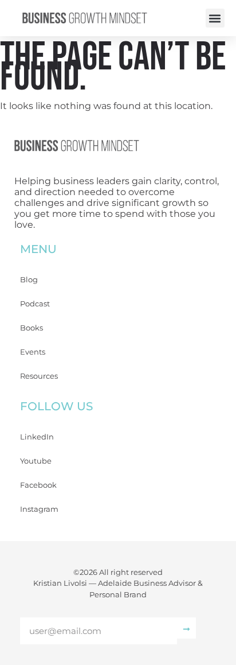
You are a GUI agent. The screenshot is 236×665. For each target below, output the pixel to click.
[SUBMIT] (186, 628)
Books (31, 327)
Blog (29, 279)
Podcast (35, 303)
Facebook (38, 484)
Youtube (36, 460)
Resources (39, 375)
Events (32, 351)
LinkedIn (37, 436)
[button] (215, 18)
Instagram (39, 509)
